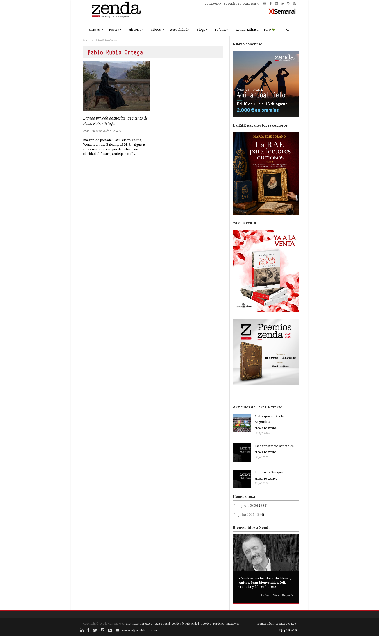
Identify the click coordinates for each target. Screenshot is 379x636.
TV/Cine (221, 29)
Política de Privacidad (185, 623)
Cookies (206, 623)
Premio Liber (265, 623)
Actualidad (179, 29)
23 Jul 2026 (261, 483)
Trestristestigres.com (139, 623)
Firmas (94, 29)
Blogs (201, 29)
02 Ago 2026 (262, 433)
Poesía (114, 29)
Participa (218, 623)
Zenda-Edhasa (247, 29)
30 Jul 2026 (261, 457)
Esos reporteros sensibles (274, 446)
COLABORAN (213, 3)
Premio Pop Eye (286, 623)
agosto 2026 (248, 505)
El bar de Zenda (266, 428)
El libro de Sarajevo (269, 472)
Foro (267, 29)
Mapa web (233, 623)
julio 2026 (246, 514)
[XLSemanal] (282, 11)
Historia (135, 29)
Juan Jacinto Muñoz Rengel (102, 131)
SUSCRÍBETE (232, 3)
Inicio (86, 40)
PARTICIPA (251, 3)
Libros (156, 29)
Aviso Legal (162, 623)
